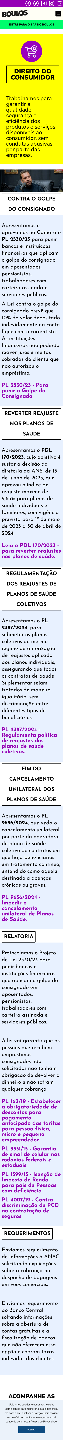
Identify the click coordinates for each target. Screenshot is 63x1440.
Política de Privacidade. (44, 1421)
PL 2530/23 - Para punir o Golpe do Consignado (25, 391)
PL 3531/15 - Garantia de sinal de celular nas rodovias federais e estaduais (31, 1157)
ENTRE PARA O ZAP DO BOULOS (31, 24)
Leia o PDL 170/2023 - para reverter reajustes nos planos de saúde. (31, 551)
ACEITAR (31, 1429)
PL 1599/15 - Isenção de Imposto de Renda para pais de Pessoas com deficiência (31, 1183)
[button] (58, 13)
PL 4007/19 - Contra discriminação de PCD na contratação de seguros (30, 1208)
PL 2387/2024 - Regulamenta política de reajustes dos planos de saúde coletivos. (29, 741)
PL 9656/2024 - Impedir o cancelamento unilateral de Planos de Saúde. (28, 908)
